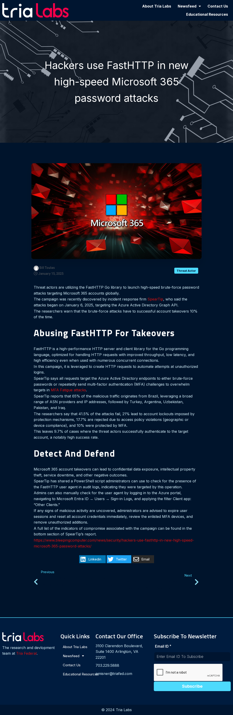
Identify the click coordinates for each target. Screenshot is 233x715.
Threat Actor (186, 270)
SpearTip (155, 299)
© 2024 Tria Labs (116, 709)
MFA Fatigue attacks (68, 390)
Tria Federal (26, 653)
